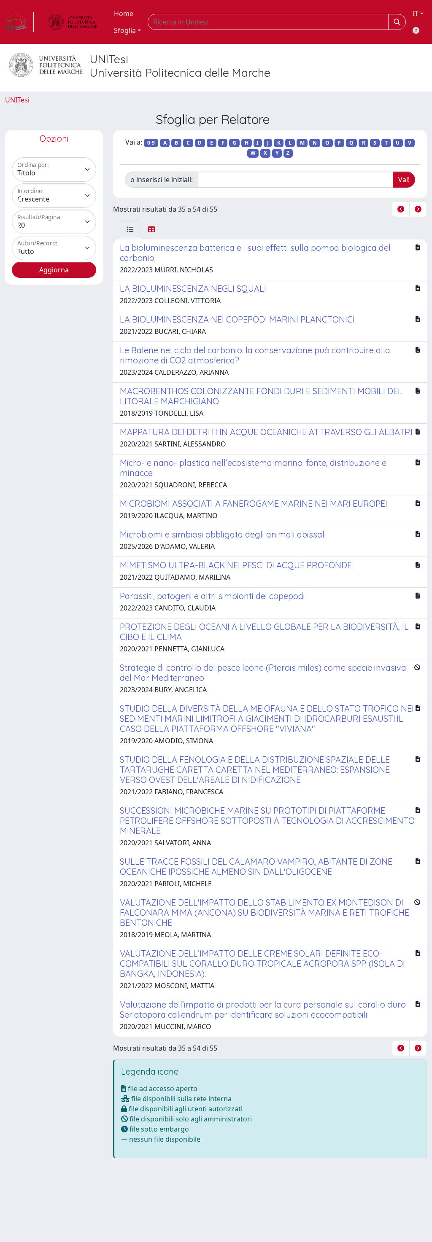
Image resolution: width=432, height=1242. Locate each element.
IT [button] (415, 13)
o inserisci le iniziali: (161, 179)
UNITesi (17, 100)
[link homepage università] (72, 22)
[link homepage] (19, 22)
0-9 (151, 142)
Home (123, 13)
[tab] (130, 229)
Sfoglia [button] (125, 30)
